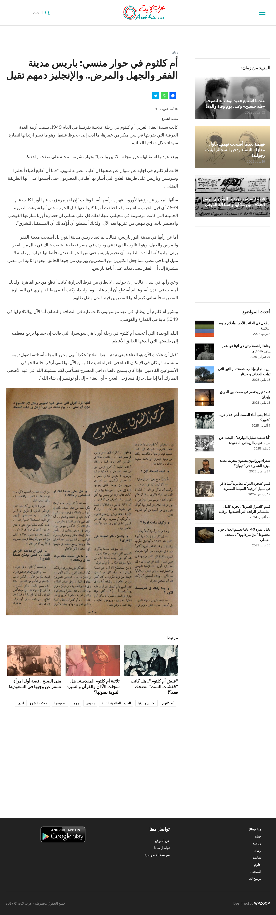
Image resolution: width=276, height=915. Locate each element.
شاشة (256, 858)
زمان (175, 52)
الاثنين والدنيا (146, 703)
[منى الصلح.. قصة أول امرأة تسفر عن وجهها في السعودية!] (34, 660)
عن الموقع (162, 841)
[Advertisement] (92, 770)
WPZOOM (262, 903)
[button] (92, 501)
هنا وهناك (254, 829)
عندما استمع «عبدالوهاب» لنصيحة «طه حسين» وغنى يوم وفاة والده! (235, 103)
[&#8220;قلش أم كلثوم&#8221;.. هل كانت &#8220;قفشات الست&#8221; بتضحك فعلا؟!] (151, 660)
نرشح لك (255, 878)
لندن (20, 703)
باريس (90, 703)
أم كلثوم (168, 703)
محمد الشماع (170, 118)
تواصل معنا (162, 848)
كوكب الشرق (38, 703)
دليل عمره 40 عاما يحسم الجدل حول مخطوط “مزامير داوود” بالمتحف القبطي (244, 534)
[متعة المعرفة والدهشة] (154, 12)
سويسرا (60, 703)
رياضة (256, 843)
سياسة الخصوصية (157, 855)
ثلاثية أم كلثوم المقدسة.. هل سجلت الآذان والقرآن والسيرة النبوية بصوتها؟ (93, 686)
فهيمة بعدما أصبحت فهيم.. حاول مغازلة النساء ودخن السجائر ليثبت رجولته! (235, 149)
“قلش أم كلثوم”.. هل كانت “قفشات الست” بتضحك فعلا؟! (154, 686)
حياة (258, 836)
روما (75, 703)
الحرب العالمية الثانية (116, 703)
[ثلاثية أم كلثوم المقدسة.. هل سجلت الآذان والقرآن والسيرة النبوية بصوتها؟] (93, 660)
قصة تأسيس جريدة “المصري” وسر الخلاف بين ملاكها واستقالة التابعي (233, 201)
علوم (257, 864)
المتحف (255, 872)
